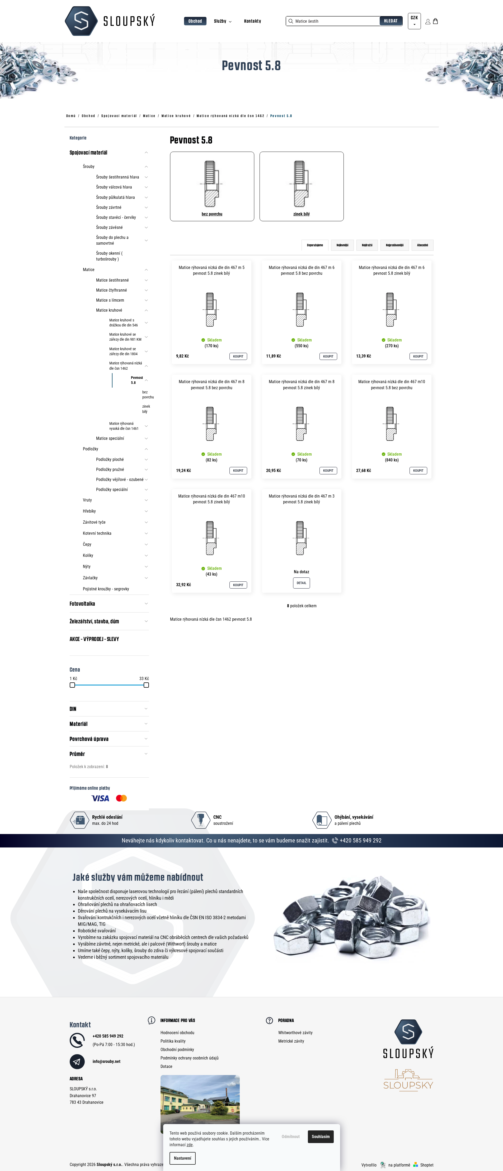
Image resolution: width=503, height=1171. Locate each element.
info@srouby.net (106, 1061)
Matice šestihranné (112, 280)
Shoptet (427, 1165)
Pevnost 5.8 (137, 380)
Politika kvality (173, 1041)
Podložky (90, 448)
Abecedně (422, 245)
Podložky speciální (112, 489)
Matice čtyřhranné (111, 290)
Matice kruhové (109, 310)
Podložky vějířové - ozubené (120, 479)
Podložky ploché (110, 459)
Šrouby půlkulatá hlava (115, 197)
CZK (414, 17)
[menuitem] (195, 21)
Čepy (87, 544)
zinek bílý (145, 408)
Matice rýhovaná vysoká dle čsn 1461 (124, 426)
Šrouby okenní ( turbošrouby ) (109, 256)
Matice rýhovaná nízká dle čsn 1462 (125, 365)
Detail (301, 583)
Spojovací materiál (88, 152)
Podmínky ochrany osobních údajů (190, 1058)
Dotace (166, 1066)
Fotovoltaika (82, 603)
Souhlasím (321, 1136)
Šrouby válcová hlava (114, 187)
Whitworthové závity (295, 1032)
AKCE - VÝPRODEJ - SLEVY (94, 638)
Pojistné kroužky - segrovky (106, 588)
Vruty (87, 500)
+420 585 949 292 (360, 840)
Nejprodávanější (394, 245)
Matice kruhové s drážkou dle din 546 (123, 322)
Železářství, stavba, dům (94, 621)
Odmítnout (291, 1136)
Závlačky (90, 577)
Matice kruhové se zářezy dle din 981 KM (125, 336)
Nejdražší (367, 245)
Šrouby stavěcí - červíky (116, 217)
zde (190, 1144)
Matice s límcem (110, 300)
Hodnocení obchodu (177, 1032)
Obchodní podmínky (177, 1049)
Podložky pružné (110, 469)
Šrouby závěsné (109, 227)
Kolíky (88, 555)
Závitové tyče (94, 522)
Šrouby (89, 166)
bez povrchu (145, 394)
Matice (89, 269)
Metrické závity (291, 1041)
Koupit (238, 356)
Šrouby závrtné (108, 207)
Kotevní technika (97, 533)
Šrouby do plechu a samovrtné (112, 240)
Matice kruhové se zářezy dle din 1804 (123, 351)
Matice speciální (110, 438)
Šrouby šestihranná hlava (117, 177)
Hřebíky (89, 511)
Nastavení (182, 1158)
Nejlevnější (342, 245)
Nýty (87, 566)
